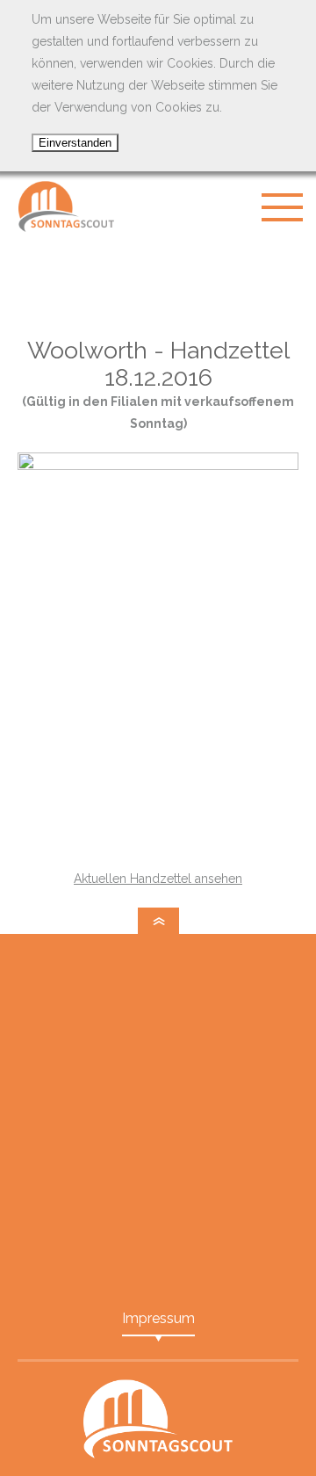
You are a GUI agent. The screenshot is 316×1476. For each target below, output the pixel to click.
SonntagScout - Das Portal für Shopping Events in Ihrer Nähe (66, 206)
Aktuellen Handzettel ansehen (158, 879)
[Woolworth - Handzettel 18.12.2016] (158, 466)
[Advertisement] (158, 285)
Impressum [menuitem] (158, 1318)
